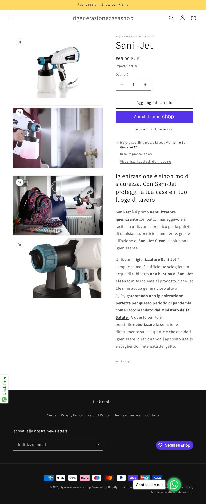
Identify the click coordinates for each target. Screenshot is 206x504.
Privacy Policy (72, 415)
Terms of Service (128, 415)
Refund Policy (98, 415)
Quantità (122, 74)
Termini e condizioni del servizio (172, 492)
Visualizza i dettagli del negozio (145, 161)
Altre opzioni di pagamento (154, 129)
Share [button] (125, 361)
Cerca (51, 415)
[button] (10, 17)
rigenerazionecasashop (75, 487)
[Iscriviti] (97, 445)
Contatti (152, 415)
